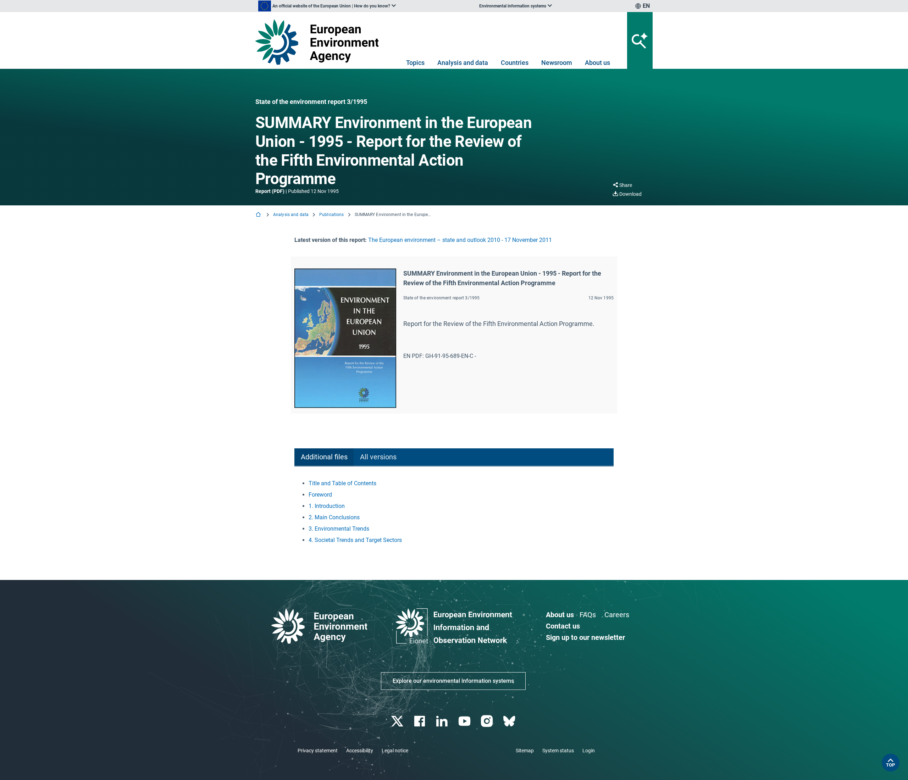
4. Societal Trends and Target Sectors (355, 540)
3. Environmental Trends (339, 528)
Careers (616, 614)
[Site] (319, 42)
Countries (514, 62)
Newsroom (556, 62)
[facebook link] (420, 721)
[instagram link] (487, 721)
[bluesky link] (510, 721)
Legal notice (395, 750)
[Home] (258, 215)
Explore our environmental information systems (453, 680)
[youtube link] (465, 721)
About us (597, 62)
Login (588, 750)
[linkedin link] (443, 721)
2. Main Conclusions (334, 517)
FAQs (588, 614)
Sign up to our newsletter (585, 637)
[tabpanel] (454, 512)
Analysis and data (462, 62)
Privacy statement (318, 750)
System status (558, 750)
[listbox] (327, 6)
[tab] (324, 457)
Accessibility (359, 750)
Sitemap (525, 750)
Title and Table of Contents (342, 483)
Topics (415, 62)
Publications (331, 214)
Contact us (563, 626)
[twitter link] (398, 721)
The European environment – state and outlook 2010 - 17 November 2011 (460, 240)
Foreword (320, 494)
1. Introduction (327, 506)
